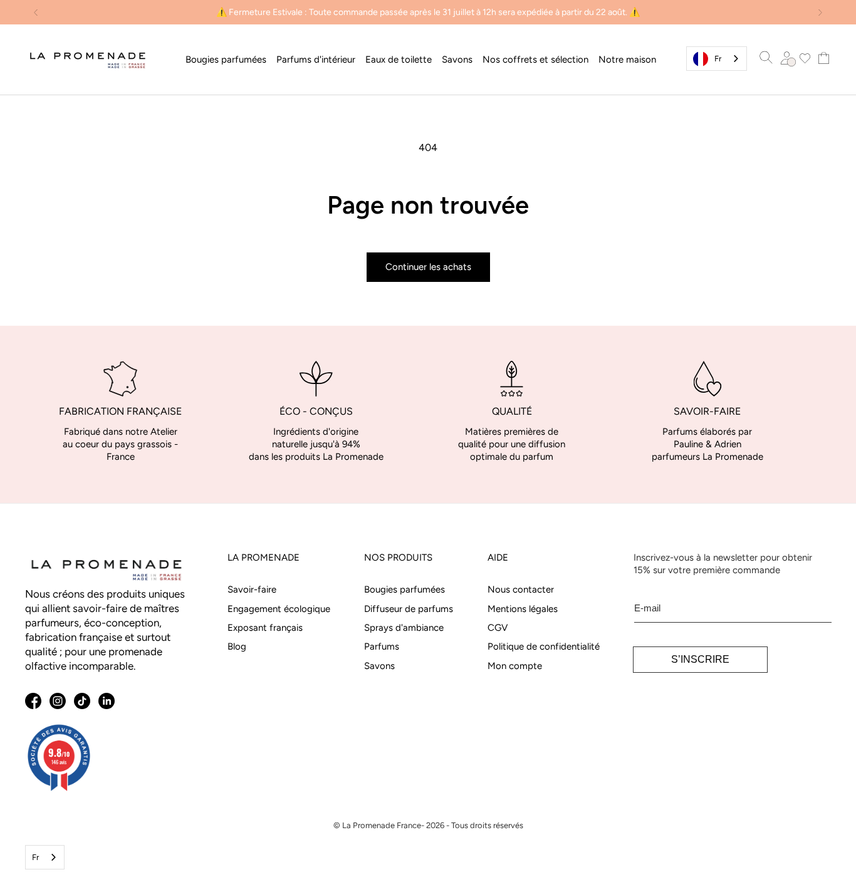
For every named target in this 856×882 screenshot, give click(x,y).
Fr (717, 58)
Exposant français (265, 627)
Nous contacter (521, 589)
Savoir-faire (251, 589)
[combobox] (716, 58)
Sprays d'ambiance (404, 627)
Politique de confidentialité (544, 646)
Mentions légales (523, 609)
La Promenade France (381, 825)
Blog (236, 646)
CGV (498, 627)
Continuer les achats (428, 266)
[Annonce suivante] (820, 12)
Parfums (381, 646)
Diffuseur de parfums (408, 609)
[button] (225, 59)
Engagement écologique (278, 609)
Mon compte (515, 666)
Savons (379, 666)
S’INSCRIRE (700, 659)
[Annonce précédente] (36, 12)
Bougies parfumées (404, 589)
